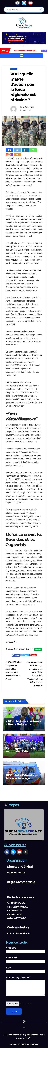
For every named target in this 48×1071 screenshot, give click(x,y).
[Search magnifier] (41, 9)
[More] (17, 154)
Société (14, 69)
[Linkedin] (25, 150)
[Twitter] (17, 150)
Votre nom (11, 948)
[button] (4, 38)
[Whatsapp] (33, 150)
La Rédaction (28, 107)
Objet (8, 968)
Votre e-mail (11, 958)
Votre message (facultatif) (18, 977)
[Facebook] (9, 150)
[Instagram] (9, 154)
